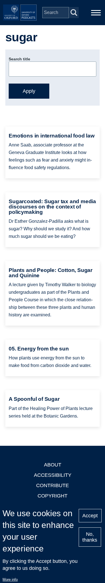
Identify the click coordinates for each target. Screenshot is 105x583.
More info (10, 579)
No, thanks (89, 537)
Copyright (52, 496)
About (52, 465)
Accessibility (52, 475)
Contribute (52, 485)
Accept (90, 515)
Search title (19, 59)
